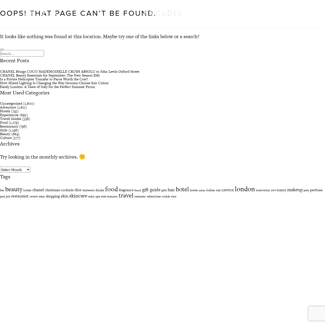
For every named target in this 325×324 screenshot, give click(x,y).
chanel (38, 190)
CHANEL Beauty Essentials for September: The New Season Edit (50, 75)
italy (218, 190)
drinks (99, 190)
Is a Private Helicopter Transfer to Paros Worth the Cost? (44, 79)
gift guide (151, 189)
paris (306, 190)
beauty (13, 189)
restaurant (20, 196)
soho (91, 196)
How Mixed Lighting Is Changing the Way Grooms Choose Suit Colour (54, 82)
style (103, 196)
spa (97, 196)
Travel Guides (10, 118)
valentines (154, 196)
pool (2, 196)
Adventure (8, 107)
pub (8, 196)
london (245, 188)
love (273, 190)
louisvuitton (263, 190)
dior (78, 190)
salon (42, 196)
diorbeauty (88, 190)
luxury (281, 190)
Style (3, 130)
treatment (140, 196)
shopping (53, 196)
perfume (316, 190)
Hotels (5, 110)
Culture (6, 137)
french (137, 190)
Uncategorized (11, 103)
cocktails (67, 190)
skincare (78, 195)
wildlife (166, 196)
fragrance (126, 189)
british (27, 190)
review (34, 196)
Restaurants (9, 126)
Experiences (9, 114)
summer (112, 196)
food (111, 189)
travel (126, 195)
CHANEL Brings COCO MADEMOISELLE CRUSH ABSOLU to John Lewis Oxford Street (69, 71)
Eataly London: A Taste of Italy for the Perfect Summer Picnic (47, 86)
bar (2, 190)
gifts (164, 190)
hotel (182, 189)
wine (173, 196)
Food (4, 122)
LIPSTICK (228, 190)
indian (201, 190)
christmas (52, 189)
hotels (193, 190)
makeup (295, 189)
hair (171, 190)
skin (64, 196)
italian (210, 190)
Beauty (5, 133)
